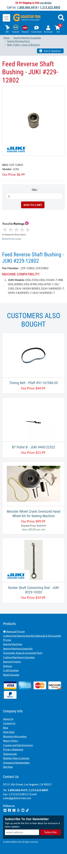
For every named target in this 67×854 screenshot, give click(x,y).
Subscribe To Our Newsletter (27, 819)
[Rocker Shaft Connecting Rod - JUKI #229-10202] (33, 559)
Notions (7, 665)
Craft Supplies (11, 670)
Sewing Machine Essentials (18, 648)
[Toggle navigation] (6, 18)
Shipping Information (15, 736)
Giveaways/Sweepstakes (16, 762)
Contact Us (9, 723)
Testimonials (10, 753)
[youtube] (23, 809)
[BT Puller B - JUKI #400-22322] (33, 419)
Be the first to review (11, 238)
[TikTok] (27, 809)
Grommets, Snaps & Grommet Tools (22, 652)
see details (46, 2)
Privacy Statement (13, 749)
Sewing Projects (12, 661)
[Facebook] (10, 809)
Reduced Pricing (15, 631)
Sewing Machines (12, 644)
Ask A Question (52, 50)
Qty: (35, 189)
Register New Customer (16, 758)
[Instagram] (14, 809)
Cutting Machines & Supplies (19, 657)
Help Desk (8, 731)
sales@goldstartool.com (17, 798)
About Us (8, 718)
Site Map (8, 766)
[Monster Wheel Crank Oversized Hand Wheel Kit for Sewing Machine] (33, 483)
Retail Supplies (11, 674)
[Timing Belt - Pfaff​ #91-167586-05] (33, 354)
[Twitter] (5, 809)
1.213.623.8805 (50, 7)
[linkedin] (18, 809)
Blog (5, 727)
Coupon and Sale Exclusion (18, 745)
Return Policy (10, 740)
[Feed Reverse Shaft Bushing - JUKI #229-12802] (33, 120)
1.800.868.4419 (27, 7)
